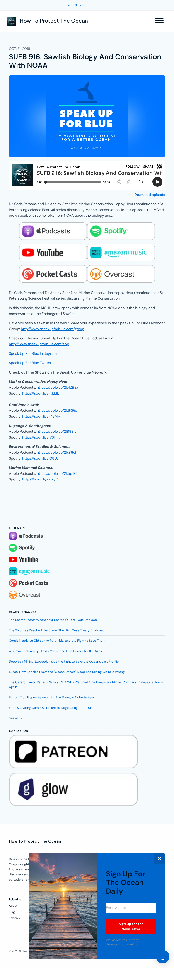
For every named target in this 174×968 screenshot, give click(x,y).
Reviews (14, 918)
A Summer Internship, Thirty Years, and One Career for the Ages (55, 651)
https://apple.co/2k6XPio (57, 410)
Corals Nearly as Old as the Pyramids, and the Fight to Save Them (57, 641)
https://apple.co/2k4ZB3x (57, 387)
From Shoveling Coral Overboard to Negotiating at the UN (50, 708)
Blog (12, 912)
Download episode (149, 194)
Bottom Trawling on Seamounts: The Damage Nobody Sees (52, 697)
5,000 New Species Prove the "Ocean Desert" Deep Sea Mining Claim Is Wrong (67, 672)
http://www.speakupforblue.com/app (39, 344)
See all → (15, 718)
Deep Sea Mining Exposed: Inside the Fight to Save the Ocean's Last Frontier (64, 661)
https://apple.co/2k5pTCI (57, 473)
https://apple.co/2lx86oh (57, 452)
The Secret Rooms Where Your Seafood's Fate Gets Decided (53, 620)
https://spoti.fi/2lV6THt (41, 437)
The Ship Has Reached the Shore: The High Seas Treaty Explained (57, 630)
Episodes (15, 899)
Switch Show (73, 5)
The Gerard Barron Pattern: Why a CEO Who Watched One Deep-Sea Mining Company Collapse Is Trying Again (86, 684)
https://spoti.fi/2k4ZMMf (42, 416)
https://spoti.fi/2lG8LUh (41, 458)
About (13, 905)
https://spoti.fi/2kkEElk (40, 393)
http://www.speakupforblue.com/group (52, 329)
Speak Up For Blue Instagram (33, 353)
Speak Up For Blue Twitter (30, 362)
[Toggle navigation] (159, 21)
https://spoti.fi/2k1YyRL (41, 479)
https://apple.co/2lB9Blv (56, 431)
